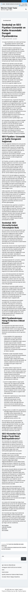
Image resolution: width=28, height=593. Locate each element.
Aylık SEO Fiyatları (6, 527)
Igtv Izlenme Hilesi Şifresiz (8, 565)
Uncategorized (7, 20)
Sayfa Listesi (5, 572)
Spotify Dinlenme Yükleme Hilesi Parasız (12, 574)
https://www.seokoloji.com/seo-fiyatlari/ (14, 45)
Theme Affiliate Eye (7, 591)
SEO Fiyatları (5, 525)
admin (15, 38)
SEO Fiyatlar (5, 530)
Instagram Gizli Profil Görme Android (11, 567)
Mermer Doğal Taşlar (9, 8)
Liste (3, 570)
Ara (3, 556)
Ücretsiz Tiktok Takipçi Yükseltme (11, 577)
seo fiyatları (8, 43)
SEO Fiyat (4, 528)
